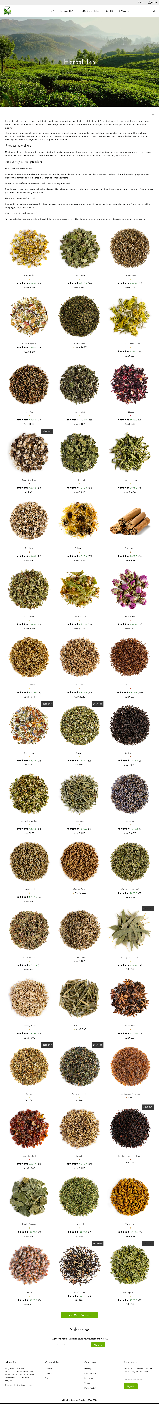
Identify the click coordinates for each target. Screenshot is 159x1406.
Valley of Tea (86, 1400)
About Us (49, 1368)
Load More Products (79, 1315)
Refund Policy (90, 1373)
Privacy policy (90, 1388)
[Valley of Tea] (7, 11)
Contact (48, 1373)
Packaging (88, 1378)
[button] (67, 11)
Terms (87, 1383)
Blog (47, 1378)
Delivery (87, 1368)
